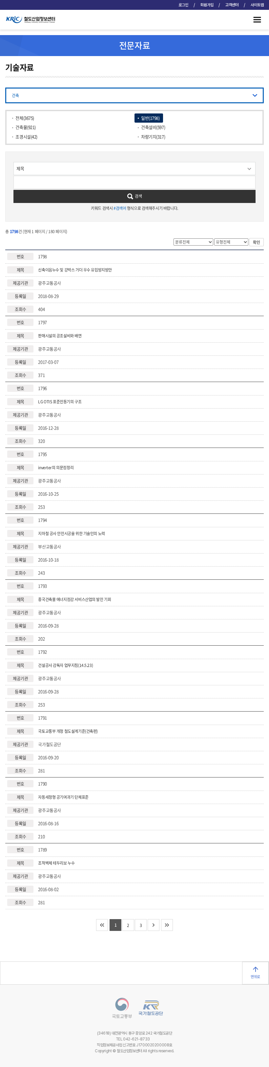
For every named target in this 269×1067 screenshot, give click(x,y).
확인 (256, 242)
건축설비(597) (153, 127)
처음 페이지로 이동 (102, 925)
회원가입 (207, 5)
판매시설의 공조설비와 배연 (59, 336)
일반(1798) (150, 118)
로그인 (183, 5)
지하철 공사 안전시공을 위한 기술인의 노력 (71, 533)
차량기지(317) (153, 136)
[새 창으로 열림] (119, 1009)
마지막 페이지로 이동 (167, 925)
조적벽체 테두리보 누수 (56, 863)
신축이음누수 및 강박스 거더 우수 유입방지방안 (75, 270)
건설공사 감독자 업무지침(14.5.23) (65, 665)
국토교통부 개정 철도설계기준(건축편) (68, 731)
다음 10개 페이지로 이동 (153, 925)
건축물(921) (25, 127)
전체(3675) (24, 118)
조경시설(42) (26, 136)
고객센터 (231, 5)
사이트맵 (257, 5)
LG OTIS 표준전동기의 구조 (59, 402)
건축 (15, 95)
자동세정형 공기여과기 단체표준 (63, 797)
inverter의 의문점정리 (55, 468)
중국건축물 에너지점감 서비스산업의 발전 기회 (74, 599)
